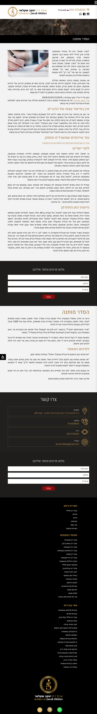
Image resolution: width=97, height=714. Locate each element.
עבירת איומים (72, 620)
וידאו (75, 517)
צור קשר (74, 525)
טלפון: (76, 420)
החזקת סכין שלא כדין (68, 649)
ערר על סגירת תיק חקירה (67, 596)
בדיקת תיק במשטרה (69, 631)
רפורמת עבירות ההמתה (68, 638)
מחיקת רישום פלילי (69, 564)
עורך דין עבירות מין (70, 568)
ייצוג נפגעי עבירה (70, 624)
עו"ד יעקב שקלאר (81, 100)
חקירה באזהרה (71, 579)
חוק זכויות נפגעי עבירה (68, 656)
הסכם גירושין (72, 582)
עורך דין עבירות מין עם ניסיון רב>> (75, 143)
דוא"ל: (76, 440)
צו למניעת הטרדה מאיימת (67, 642)
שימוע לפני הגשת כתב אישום (65, 628)
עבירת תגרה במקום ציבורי (67, 652)
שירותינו (74, 521)
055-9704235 (77, 10)
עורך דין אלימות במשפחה (67, 550)
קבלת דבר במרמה (70, 667)
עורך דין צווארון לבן (69, 543)
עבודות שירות (72, 613)
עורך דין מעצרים (70, 540)
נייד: (77, 430)
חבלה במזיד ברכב (70, 660)
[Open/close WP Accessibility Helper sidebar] (3, 357)
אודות (75, 514)
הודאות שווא (72, 589)
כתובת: (76, 409)
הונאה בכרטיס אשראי (69, 663)
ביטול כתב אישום (70, 575)
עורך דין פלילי (71, 510)
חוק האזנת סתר (71, 645)
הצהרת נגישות (71, 528)
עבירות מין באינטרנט (69, 586)
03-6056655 (73, 423)
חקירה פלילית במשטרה (68, 561)
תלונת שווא (72, 593)
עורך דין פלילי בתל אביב (68, 617)
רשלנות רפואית (71, 635)
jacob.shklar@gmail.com (67, 444)
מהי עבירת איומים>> (50, 143)
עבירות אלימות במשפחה (67, 610)
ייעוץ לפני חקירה (70, 572)
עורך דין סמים (71, 554)
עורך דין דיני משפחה (69, 557)
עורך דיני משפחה (70, 547)
